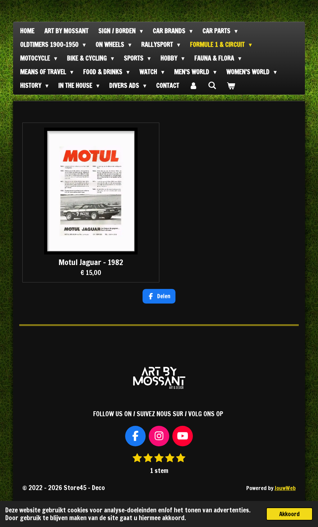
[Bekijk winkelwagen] (230, 85)
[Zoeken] (212, 85)
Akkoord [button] (289, 514)
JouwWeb (285, 488)
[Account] (193, 85)
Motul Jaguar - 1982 (90, 262)
